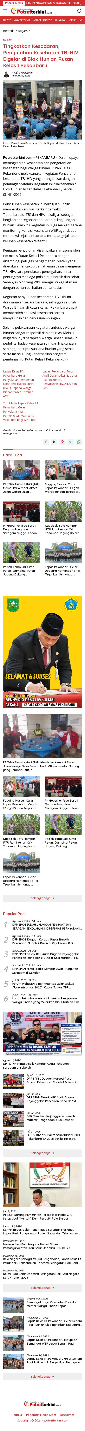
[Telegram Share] (70, 442)
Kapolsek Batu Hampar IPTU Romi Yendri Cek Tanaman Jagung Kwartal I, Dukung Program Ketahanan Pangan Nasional (63, 529)
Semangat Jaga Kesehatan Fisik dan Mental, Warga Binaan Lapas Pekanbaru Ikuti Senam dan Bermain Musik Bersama (52, 1304)
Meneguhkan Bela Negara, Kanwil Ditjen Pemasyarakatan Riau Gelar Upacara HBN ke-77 (36, 1246)
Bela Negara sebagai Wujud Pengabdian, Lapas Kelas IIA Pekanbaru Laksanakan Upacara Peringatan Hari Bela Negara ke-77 (42, 1261)
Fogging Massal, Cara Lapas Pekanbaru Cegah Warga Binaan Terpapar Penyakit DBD (62, 488)
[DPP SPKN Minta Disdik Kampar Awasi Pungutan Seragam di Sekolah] (42, 1034)
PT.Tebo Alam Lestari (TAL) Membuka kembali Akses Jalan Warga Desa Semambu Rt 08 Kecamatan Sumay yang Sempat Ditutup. (21, 488)
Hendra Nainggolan (22, 72)
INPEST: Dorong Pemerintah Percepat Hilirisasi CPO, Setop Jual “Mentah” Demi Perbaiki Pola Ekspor (38, 1216)
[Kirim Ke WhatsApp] (79, 442)
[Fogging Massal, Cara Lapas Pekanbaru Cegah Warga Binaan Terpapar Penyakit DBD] (63, 470)
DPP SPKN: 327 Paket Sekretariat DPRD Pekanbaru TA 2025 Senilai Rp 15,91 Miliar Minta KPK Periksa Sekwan (53, 1137)
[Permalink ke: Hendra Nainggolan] (6, 74)
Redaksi (17, 1415)
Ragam (7, 39)
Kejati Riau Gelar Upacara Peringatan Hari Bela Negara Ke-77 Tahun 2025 (41, 1275)
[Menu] (6, 10)
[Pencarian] (79, 11)
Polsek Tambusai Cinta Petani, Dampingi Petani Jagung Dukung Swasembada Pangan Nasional (19, 570)
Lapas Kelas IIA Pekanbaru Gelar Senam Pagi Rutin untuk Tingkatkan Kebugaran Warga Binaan (54, 1323)
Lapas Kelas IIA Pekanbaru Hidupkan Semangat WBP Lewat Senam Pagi (52, 1341)
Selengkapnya (41, 898)
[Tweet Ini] (54, 442)
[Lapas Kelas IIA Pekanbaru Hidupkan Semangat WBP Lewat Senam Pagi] (13, 1343)
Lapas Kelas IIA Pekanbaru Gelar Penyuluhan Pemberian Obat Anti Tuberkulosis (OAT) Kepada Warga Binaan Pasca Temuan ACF (18, 383)
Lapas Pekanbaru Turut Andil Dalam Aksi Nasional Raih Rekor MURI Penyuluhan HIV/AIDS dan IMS (59, 379)
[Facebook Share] (46, 442)
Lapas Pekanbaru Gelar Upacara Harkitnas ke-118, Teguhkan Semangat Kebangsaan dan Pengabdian (62, 570)
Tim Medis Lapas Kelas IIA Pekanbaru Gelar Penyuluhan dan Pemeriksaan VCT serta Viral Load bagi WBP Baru (20, 411)
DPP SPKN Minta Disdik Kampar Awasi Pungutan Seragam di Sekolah (45, 970)
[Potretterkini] (31, 11)
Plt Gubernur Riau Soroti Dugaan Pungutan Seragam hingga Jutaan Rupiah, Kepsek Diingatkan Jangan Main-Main (21, 529)
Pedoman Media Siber (41, 1415)
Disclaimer (67, 1415)
